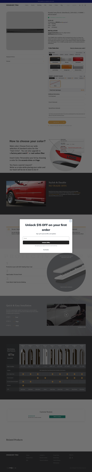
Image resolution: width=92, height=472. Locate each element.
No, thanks (46, 250)
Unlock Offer (46, 242)
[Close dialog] (70, 221)
